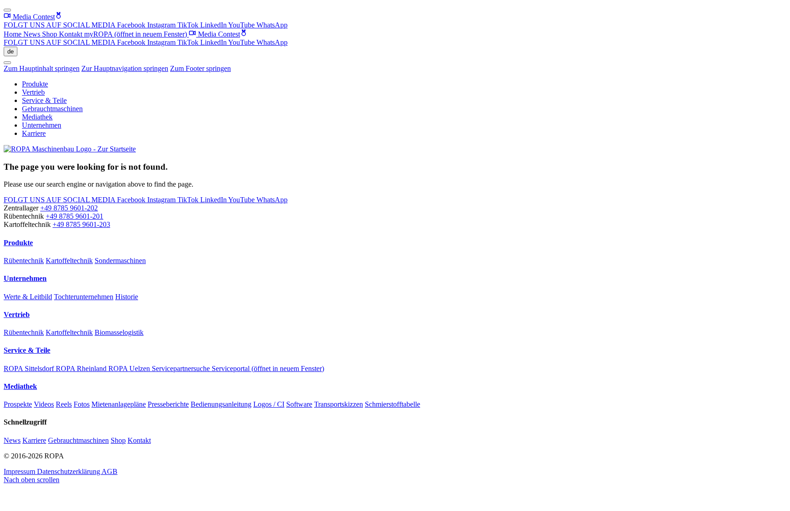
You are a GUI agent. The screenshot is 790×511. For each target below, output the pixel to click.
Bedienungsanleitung (221, 404)
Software (299, 404)
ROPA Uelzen (130, 368)
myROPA (135, 34)
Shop (50, 34)
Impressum (20, 471)
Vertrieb (33, 92)
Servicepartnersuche (182, 368)
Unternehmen (41, 125)
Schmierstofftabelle (392, 404)
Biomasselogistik (119, 332)
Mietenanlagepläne (118, 404)
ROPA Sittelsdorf (30, 368)
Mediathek (37, 117)
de (10, 51)
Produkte (35, 84)
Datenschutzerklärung (69, 471)
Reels (64, 404)
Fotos (82, 404)
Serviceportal (268, 368)
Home (13, 34)
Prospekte (18, 404)
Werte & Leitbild (28, 297)
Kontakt (71, 34)
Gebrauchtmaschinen (52, 109)
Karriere (34, 133)
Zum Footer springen (200, 68)
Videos (44, 404)
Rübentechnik (24, 260)
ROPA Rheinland (82, 368)
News (32, 34)
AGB (109, 471)
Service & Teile (44, 100)
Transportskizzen (338, 404)
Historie (126, 297)
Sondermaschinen (120, 260)
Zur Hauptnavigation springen (124, 68)
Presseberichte (168, 404)
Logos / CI (268, 404)
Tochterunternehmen (83, 297)
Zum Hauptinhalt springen (42, 68)
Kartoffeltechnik (69, 260)
